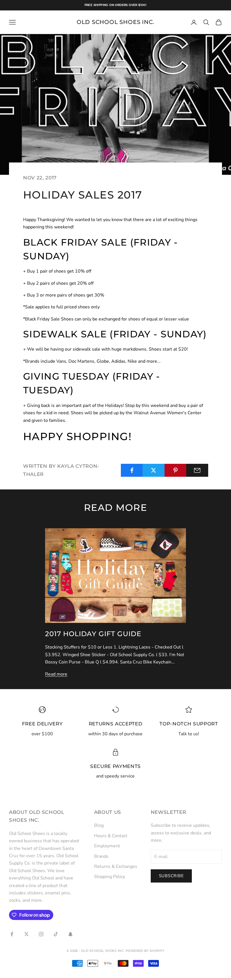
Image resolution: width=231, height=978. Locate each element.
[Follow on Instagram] (41, 934)
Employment (107, 846)
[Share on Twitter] (153, 470)
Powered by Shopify (145, 951)
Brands (101, 856)
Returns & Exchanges (115, 866)
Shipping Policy (109, 877)
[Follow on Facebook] (12, 934)
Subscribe (171, 876)
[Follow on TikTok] (56, 934)
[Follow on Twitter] (26, 934)
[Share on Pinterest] (175, 470)
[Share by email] (197, 470)
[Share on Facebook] (132, 470)
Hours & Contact (110, 836)
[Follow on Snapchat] (70, 934)
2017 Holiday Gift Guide (93, 634)
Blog (99, 825)
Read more (56, 674)
